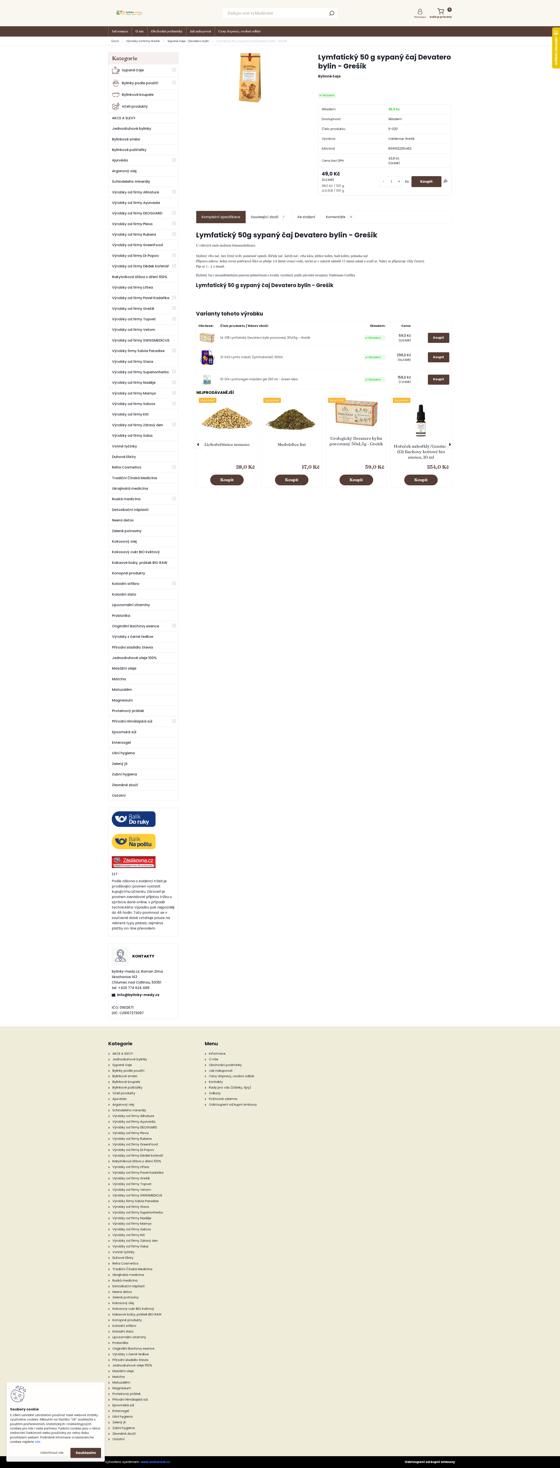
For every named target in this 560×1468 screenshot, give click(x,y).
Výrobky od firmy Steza (132, 361)
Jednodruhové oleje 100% (134, 657)
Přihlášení (420, 17)
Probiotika (121, 615)
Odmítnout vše (51, 1453)
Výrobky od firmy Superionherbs (140, 372)
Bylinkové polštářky (129, 149)
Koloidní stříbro (125, 583)
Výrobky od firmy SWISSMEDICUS (141, 340)
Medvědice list (292, 444)
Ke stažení (306, 216)
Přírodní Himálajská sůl (132, 721)
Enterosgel (121, 742)
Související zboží (267, 216)
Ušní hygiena (123, 753)
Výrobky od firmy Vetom (133, 329)
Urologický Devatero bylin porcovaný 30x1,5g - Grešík (356, 441)
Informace (120, 31)
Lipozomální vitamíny (131, 604)
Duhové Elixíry (124, 456)
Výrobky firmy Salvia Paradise (138, 350)
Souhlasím (86, 1452)
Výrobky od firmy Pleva (132, 223)
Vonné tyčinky (124, 446)
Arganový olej (124, 171)
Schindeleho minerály (131, 181)
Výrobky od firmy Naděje (134, 382)
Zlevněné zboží (125, 784)
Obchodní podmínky (167, 31)
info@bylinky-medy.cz (138, 994)
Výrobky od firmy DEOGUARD (137, 213)
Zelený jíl (119, 763)
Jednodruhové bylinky (131, 128)
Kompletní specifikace (220, 216)
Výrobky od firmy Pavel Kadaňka (140, 297)
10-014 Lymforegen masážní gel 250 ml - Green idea (259, 379)
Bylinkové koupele (138, 94)
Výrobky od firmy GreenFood (137, 244)
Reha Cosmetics (126, 467)
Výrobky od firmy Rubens (134, 234)
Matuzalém (122, 689)
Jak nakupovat (200, 31)
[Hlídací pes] (445, 182)
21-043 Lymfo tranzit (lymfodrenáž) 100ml (251, 357)
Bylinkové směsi (126, 139)
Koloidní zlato (124, 594)
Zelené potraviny (127, 530)
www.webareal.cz (155, 1462)
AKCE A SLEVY (123, 118)
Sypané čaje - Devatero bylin (188, 41)
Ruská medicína (126, 499)
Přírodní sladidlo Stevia (132, 647)
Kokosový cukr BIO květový (136, 551)
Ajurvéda (120, 160)
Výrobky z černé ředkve (132, 636)
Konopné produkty (128, 573)
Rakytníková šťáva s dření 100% (139, 276)
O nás (139, 31)
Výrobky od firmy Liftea (132, 287)
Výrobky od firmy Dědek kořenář (140, 266)
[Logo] (130, 13)
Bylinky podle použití (140, 83)
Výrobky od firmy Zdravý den (137, 425)
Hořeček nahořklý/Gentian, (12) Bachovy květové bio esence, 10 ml (421, 452)
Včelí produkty (135, 106)
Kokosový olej (124, 541)
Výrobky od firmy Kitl (130, 414)
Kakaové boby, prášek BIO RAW (139, 562)
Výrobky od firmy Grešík (143, 41)
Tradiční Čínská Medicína (134, 478)
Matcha (119, 679)
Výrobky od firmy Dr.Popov (135, 255)
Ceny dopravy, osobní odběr (239, 31)
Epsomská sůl (124, 732)
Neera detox (123, 520)
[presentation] (198, 444)
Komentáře (339, 216)
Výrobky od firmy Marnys (134, 393)
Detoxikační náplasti (130, 509)
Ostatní (119, 795)
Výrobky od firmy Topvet (134, 319)
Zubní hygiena (124, 774)
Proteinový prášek (128, 710)
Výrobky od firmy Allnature (135, 192)
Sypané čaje (133, 70)
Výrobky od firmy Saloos (133, 403)
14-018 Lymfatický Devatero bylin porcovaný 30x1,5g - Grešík (265, 338)
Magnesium (122, 700)
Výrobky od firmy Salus (132, 435)
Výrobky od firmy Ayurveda (136, 202)
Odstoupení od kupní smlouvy (430, 1462)
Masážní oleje (124, 668)
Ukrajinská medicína (130, 488)
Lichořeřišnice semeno (226, 444)
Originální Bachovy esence (135, 626)
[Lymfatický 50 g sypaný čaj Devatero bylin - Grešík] (250, 78)
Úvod (115, 41)
